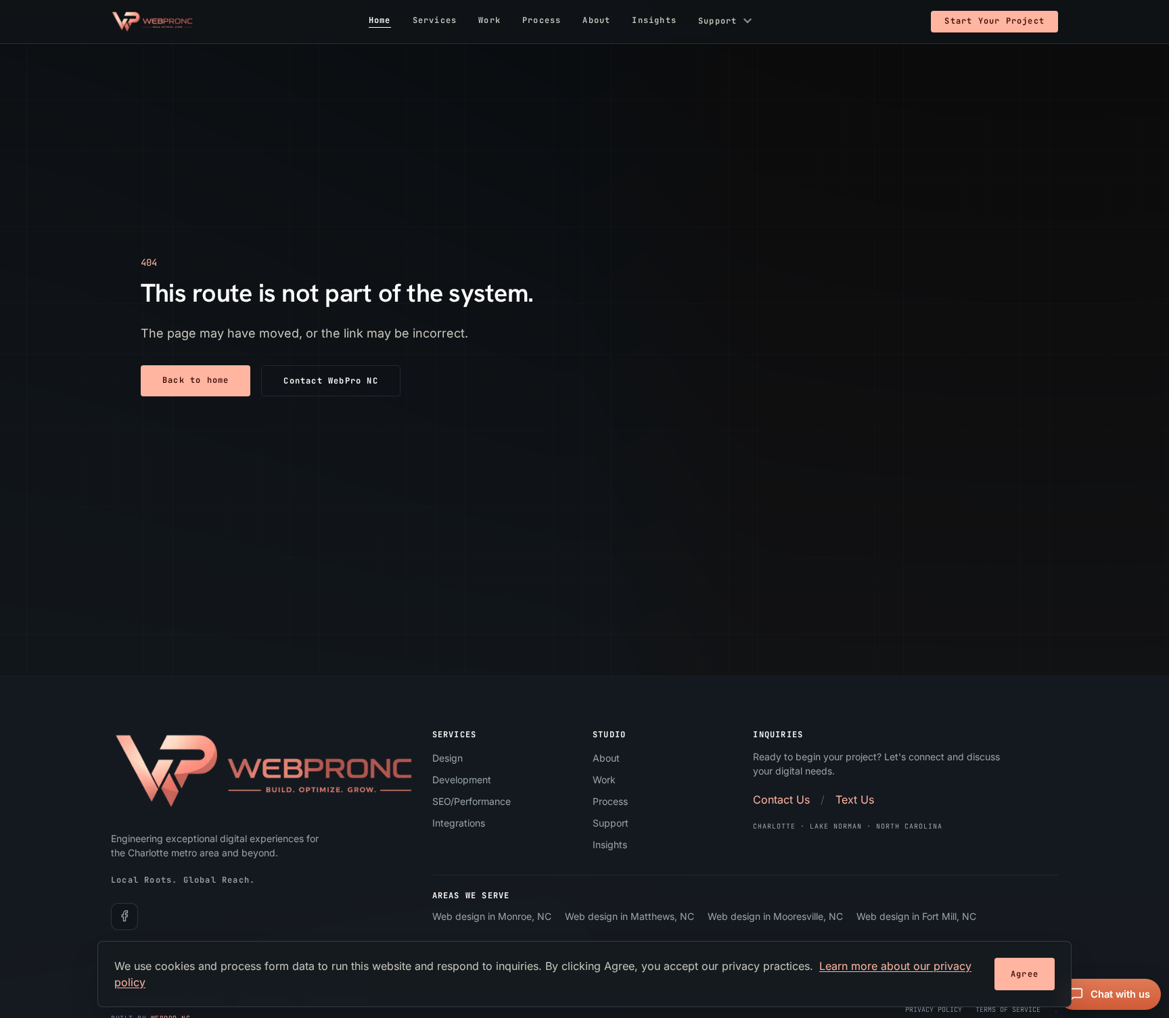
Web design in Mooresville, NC (775, 916)
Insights (654, 21)
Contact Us (781, 799)
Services (435, 21)
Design (447, 758)
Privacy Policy (933, 1008)
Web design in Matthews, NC (629, 916)
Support (727, 21)
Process (541, 21)
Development (461, 779)
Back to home (195, 380)
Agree (1024, 974)
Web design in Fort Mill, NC (916, 916)
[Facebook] (124, 915)
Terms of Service (1008, 1008)
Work (489, 21)
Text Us (854, 799)
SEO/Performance (471, 801)
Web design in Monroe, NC (491, 916)
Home (380, 21)
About (596, 21)
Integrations (458, 823)
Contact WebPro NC (330, 380)
